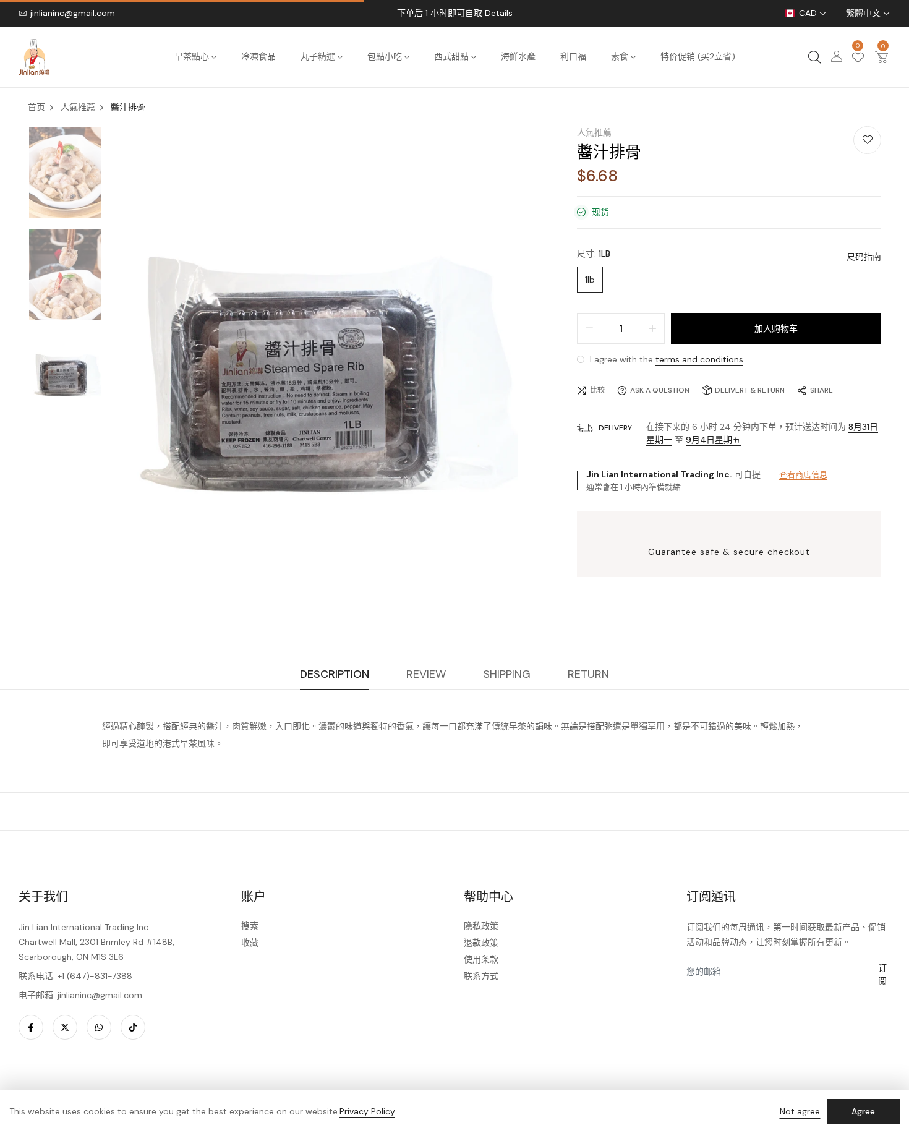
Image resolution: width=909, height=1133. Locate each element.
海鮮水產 (518, 56)
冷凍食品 (258, 56)
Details (499, 13)
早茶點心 (191, 56)
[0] (858, 59)
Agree (863, 1111)
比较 (597, 390)
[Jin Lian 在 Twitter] (65, 1027)
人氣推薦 (594, 132)
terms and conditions (699, 359)
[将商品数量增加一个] (652, 328)
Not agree (800, 1111)
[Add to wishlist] (867, 140)
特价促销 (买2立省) (697, 56)
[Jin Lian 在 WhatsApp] (99, 1027)
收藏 (249, 942)
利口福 (573, 56)
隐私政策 (481, 925)
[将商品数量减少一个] (589, 328)
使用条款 (481, 959)
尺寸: (593, 253)
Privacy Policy (367, 1111)
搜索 (249, 925)
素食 (619, 56)
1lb (590, 279)
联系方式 (481, 975)
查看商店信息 (803, 474)
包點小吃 (384, 56)
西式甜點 (451, 56)
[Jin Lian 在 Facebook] (31, 1027)
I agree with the (665, 359)
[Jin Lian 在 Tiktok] (133, 1027)
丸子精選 (318, 56)
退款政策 (481, 942)
